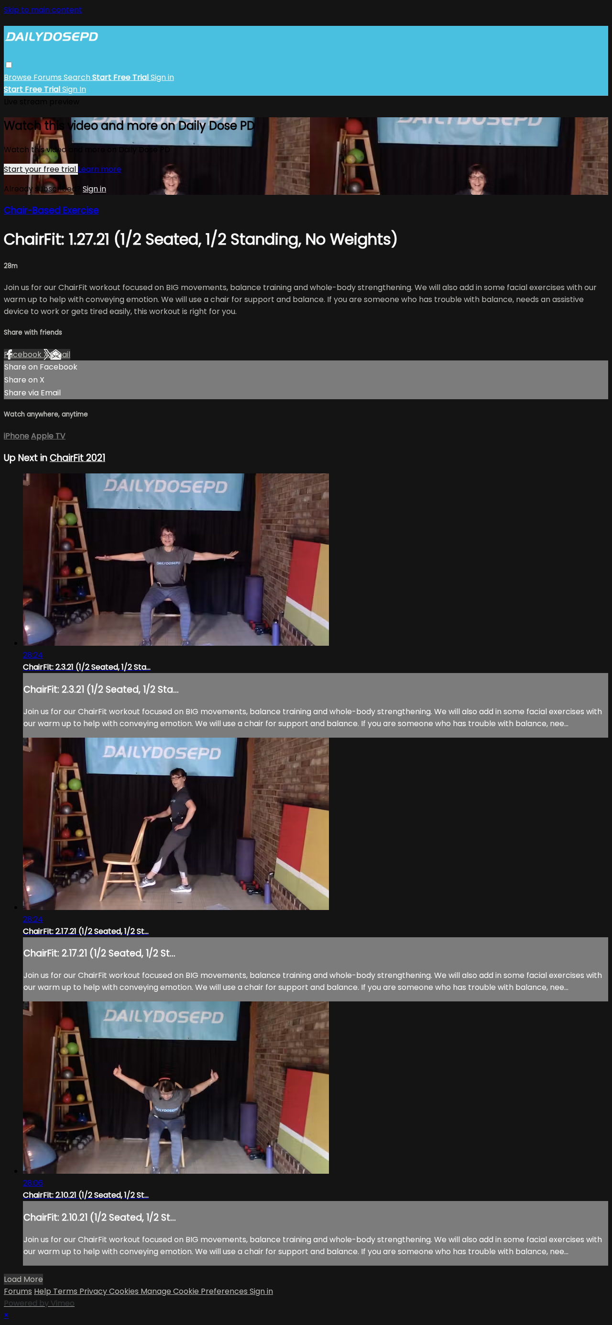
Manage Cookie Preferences (195, 1291)
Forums (48, 77)
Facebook (24, 354)
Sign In (74, 89)
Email (60, 354)
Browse (18, 77)
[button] (9, 65)
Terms (66, 1291)
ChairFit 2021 (77, 457)
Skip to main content (43, 9)
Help (43, 1291)
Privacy (94, 1291)
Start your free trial (41, 169)
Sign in (162, 77)
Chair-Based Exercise (51, 210)
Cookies (125, 1291)
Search (78, 77)
